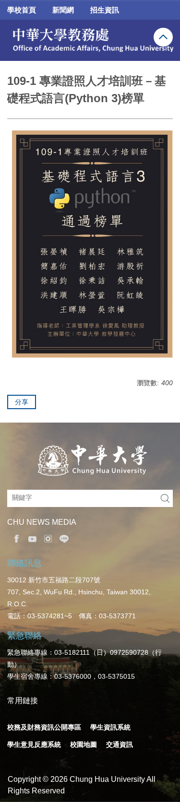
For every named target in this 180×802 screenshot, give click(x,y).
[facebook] (14, 539)
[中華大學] (90, 460)
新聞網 (63, 10)
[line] (62, 539)
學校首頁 (21, 10)
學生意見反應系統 (34, 744)
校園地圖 (83, 744)
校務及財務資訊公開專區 (44, 727)
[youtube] (30, 539)
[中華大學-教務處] (90, 40)
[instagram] (46, 539)
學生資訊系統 (110, 727)
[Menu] (163, 37)
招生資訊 (104, 10)
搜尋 (165, 498)
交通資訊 (119, 744)
